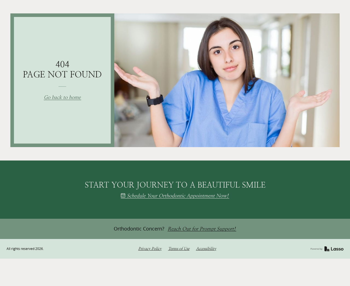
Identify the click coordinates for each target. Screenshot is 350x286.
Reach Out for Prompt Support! (202, 229)
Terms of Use (178, 248)
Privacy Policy (150, 248)
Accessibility (206, 248)
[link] (327, 249)
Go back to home (62, 97)
